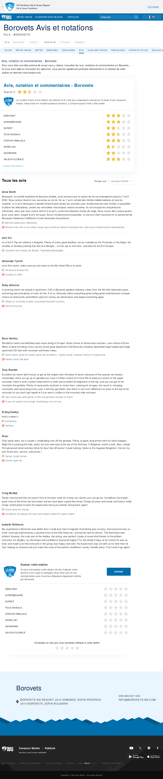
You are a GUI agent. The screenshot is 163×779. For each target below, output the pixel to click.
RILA (7, 34)
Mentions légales (8, 763)
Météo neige (23, 50)
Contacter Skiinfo (29, 748)
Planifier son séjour (49, 16)
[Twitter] (140, 748)
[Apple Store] (153, 756)
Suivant (118, 571)
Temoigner (68, 50)
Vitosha (65, 42)
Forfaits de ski (138, 50)
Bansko (79, 42)
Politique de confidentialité (30, 763)
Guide (8, 50)
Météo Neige (24, 16)
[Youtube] (131, 748)
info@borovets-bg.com (137, 699)
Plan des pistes (97, 50)
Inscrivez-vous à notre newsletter (33, 752)
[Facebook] (157, 748)
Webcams (52, 50)
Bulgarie (19, 42)
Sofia (33, 42)
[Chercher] (136, 17)
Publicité (50, 748)
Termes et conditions (54, 763)
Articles (73, 16)
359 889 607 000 (129, 696)
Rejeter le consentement (111, 763)
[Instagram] (148, 748)
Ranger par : (101, 181)
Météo (39, 50)
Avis (81, 50)
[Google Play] (136, 756)
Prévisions (118, 50)
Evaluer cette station (13, 165)
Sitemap (70, 763)
